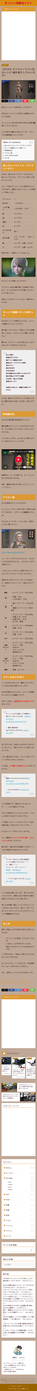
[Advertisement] (18, 36)
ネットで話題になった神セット (15, 148)
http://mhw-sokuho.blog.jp (13, 552)
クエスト (19, 1231)
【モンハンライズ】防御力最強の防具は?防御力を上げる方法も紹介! (18, 1325)
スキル (19, 1220)
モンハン (5, 981)
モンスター (5, 65)
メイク (19, 981)
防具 (19, 1215)
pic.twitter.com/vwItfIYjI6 (16, 722)
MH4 (20, 1187)
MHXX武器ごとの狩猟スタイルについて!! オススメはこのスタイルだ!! (18, 1300)
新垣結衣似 (8, 150)
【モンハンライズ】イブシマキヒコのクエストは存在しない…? (18, 1295)
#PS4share (10, 781)
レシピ (26, 981)
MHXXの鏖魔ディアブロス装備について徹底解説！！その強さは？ (18, 1318)
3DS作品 (19, 1178)
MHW (19, 1200)
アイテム (19, 1226)
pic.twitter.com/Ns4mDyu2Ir (17, 873)
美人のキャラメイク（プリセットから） (18, 145)
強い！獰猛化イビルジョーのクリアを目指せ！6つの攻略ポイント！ (18, 1311)
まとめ (7, 158)
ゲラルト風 (8, 153)
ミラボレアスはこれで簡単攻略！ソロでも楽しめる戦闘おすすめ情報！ (18, 1331)
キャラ (13, 981)
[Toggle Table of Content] (30, 142)
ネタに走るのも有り (11, 155)
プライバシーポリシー (17, 1386)
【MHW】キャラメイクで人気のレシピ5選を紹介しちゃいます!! (18, 1279)
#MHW (27, 716)
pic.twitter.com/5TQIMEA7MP (17, 784)
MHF (19, 1194)
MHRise (19, 1168)
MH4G (20, 1190)
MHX (20, 1182)
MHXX (20, 1185)
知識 (19, 1205)
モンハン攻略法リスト (18, 3)
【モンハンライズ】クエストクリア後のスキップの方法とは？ (18, 1291)
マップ (19, 1236)
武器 (19, 1210)
